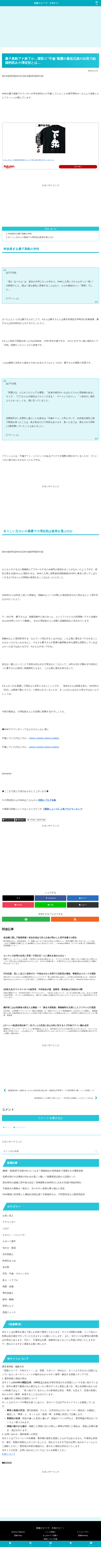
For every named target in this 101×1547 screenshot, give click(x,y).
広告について (8, 1485)
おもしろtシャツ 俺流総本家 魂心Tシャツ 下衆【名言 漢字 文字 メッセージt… (28, 160)
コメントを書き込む (50, 1118)
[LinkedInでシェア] (50, 998)
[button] (83, 905)
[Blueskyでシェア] (62, 984)
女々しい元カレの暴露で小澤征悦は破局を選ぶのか (30, 237)
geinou (48, 747)
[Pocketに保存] (62, 991)
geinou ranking (36, 738)
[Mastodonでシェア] (39, 984)
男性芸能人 (21, 820)
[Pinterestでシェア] (28, 998)
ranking (55, 747)
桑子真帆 (42, 820)
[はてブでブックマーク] (39, 991)
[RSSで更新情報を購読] (75, 919)
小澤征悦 (32, 820)
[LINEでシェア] (84, 991)
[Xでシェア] (17, 984)
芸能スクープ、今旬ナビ (46, 3)
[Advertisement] (50, 26)
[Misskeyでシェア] (84, 984)
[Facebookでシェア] (17, 991)
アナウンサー (9, 820)
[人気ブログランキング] (7, 1494)
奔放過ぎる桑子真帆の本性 (20, 233)
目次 (47, 229)
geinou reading (51, 738)
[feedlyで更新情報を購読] (26, 919)
